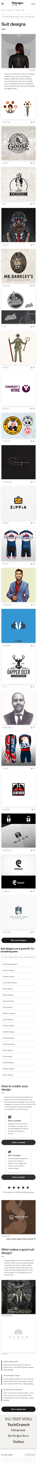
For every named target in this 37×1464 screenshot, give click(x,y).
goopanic (33, 70)
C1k (5, 204)
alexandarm (7, 809)
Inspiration (10, 10)
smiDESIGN (7, 645)
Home (3, 10)
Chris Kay (6, 408)
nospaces (6, 245)
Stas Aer (6, 563)
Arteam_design (8, 482)
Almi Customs (7, 850)
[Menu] (2, 4)
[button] (35, 1451)
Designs (18, 10)
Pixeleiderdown (8, 727)
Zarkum (6, 163)
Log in (33, 4)
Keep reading (8, 1370)
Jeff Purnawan (8, 604)
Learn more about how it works (19, 1239)
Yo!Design (6, 891)
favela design (7, 932)
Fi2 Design (7, 122)
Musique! (6, 523)
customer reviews (27, 1192)
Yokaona (6, 367)
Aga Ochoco (7, 441)
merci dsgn (7, 285)
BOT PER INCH (7, 1315)
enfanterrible (6, 1236)
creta (5, 686)
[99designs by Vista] (17, 4)
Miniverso (5, 1354)
